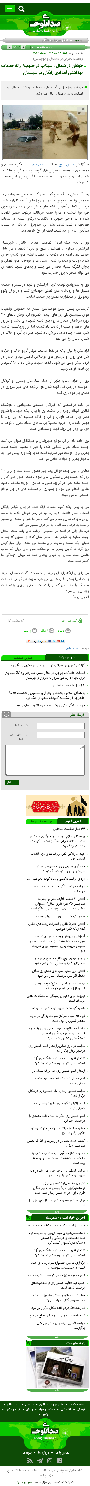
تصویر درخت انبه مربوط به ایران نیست (60, 916)
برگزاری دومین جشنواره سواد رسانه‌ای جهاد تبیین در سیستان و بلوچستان (58, 1265)
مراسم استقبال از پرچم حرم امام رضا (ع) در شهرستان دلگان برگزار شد (57, 1173)
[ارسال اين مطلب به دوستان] (47, 630)
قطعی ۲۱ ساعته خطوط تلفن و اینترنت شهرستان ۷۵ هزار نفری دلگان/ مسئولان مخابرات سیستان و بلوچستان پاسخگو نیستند (56, 903)
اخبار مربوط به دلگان (55, 40)
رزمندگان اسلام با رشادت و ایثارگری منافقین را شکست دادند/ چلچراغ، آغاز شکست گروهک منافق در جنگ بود (47, 695)
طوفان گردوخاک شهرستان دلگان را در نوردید (58, 1008)
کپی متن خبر (69, 620)
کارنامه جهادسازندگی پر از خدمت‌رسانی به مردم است (59, 889)
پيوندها (27, 1452)
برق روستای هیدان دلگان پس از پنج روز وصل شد (56, 1203)
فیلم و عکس (13, 1409)
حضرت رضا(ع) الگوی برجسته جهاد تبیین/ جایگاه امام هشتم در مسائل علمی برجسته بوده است (58, 1158)
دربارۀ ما (43, 1452)
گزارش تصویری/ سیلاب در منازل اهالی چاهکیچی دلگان (49, 665)
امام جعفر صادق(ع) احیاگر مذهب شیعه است (56, 1275)
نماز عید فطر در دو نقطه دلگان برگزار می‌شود (58, 1308)
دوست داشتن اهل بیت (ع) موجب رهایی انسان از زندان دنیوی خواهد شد (59, 986)
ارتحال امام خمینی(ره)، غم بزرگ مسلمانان (58, 1071)
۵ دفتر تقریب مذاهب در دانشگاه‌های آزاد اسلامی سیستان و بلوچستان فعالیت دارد (59, 1061)
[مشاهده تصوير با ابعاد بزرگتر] (81, 111)
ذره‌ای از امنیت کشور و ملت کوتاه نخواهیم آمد (56, 879)
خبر (76, 40)
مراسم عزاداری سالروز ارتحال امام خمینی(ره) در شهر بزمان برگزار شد (56, 1048)
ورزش (29, 1409)
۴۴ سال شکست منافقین (69, 685)
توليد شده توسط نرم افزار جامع (45, 1482)
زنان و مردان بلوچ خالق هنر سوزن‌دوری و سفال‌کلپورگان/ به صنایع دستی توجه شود (59, 961)
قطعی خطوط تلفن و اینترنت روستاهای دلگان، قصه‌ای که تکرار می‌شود (56, 926)
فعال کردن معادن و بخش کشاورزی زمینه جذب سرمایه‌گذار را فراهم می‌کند (59, 1298)
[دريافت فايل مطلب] (64, 630)
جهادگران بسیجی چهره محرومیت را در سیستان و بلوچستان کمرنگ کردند (60, 869)
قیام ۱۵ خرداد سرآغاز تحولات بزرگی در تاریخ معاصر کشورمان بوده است (57, 1018)
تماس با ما (62, 1452)
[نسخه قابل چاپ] (30, 630)
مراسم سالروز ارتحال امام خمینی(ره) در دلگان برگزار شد (56, 1093)
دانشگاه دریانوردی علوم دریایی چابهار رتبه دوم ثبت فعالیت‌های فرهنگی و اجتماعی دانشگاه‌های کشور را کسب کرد (57, 1033)
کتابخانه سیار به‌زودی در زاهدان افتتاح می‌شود (57, 1315)
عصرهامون (37, 164)
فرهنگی (81, 1409)
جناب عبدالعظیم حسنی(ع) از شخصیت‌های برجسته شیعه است (57, 1285)
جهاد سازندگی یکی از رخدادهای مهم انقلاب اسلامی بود (50, 705)
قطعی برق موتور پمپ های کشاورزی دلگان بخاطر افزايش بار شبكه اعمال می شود (58, 973)
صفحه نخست (76, 1404)
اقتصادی (65, 1409)
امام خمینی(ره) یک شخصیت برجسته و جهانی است (60, 1081)
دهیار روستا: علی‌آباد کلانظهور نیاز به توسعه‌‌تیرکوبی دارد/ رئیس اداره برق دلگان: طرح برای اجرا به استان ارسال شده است (59, 1188)
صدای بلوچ (66, 164)
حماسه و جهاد (47, 1409)
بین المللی (13, 1404)
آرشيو (57, 1211)
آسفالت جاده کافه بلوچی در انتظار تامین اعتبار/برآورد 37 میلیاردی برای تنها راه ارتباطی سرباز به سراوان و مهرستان (44, 675)
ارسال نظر (12, 782)
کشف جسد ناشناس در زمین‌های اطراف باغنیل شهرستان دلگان (56, 1143)
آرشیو (45, 1414)
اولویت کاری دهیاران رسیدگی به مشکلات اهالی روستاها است (56, 998)
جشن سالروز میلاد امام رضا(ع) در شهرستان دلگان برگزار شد (58, 1131)
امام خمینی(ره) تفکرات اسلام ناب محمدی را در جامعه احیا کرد (57, 1118)
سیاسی (29, 1404)
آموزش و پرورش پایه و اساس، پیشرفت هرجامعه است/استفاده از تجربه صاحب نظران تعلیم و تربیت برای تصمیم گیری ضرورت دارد (57, 944)
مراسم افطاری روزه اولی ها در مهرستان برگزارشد (61, 1325)
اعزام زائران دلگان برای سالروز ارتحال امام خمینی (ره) (59, 1106)
